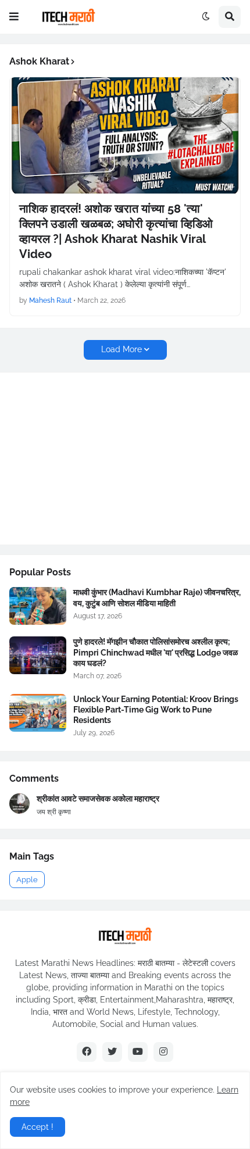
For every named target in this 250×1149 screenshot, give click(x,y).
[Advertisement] (96, 456)
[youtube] (138, 1052)
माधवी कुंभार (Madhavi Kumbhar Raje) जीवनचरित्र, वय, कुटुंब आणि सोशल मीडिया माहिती (157, 597)
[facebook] (87, 1052)
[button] (14, 17)
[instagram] (163, 1052)
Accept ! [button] (37, 1127)
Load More (121, 349)
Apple (27, 879)
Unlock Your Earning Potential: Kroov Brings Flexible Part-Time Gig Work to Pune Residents (155, 710)
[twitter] (112, 1052)
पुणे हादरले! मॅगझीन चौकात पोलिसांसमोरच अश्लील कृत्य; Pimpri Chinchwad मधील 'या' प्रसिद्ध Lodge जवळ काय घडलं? (155, 652)
